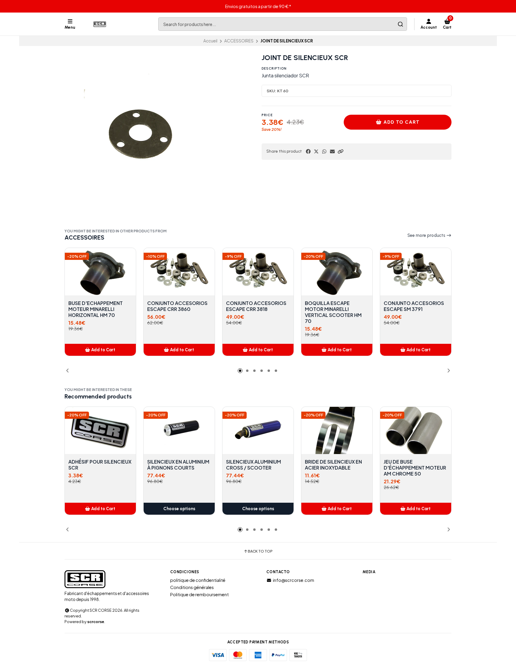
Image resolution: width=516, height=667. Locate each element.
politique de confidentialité (197, 580)
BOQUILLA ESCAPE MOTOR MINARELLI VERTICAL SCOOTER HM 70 (333, 312)
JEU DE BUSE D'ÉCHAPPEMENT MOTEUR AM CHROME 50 (415, 468)
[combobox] (282, 24)
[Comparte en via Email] (332, 151)
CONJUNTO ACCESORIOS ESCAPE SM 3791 (414, 306)
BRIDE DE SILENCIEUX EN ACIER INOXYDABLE (333, 465)
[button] (340, 151)
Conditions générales (192, 587)
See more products (426, 235)
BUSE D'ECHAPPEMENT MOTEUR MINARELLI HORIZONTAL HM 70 (95, 309)
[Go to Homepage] (100, 24)
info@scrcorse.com (293, 580)
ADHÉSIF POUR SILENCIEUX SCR (99, 465)
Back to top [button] (260, 551)
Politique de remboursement (199, 594)
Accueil (210, 40)
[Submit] (400, 24)
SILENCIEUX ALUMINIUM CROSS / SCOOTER (253, 465)
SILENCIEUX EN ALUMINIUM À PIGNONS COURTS (178, 465)
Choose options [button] (179, 508)
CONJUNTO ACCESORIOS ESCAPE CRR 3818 (256, 306)
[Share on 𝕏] (316, 151)
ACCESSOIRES (239, 40)
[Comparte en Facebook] (308, 151)
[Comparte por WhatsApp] (324, 151)
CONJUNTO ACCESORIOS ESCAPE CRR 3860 (177, 306)
